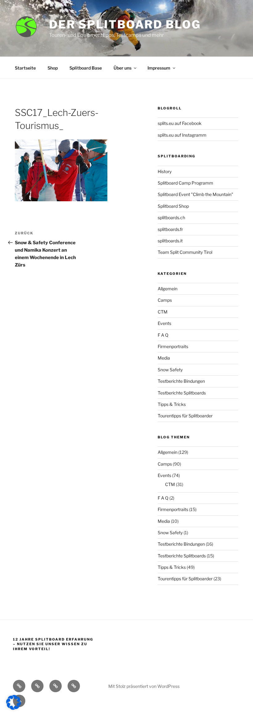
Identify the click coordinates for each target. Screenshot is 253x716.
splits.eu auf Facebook (179, 123)
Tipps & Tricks (172, 404)
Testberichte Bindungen (181, 381)
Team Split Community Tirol (185, 252)
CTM (163, 311)
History (165, 171)
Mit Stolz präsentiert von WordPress (144, 686)
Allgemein (167, 288)
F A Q (163, 335)
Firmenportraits (173, 346)
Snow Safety (170, 369)
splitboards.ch (171, 217)
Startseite (25, 67)
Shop (53, 67)
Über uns (122, 67)
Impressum (158, 67)
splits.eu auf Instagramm (182, 135)
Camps (165, 300)
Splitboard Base (85, 67)
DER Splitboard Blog (125, 24)
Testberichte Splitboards (182, 392)
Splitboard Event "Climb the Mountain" (195, 194)
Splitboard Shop (173, 206)
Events (164, 323)
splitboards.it (170, 240)
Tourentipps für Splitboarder (185, 415)
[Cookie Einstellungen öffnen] (13, 708)
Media (164, 357)
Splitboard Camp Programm (185, 182)
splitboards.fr (170, 229)
